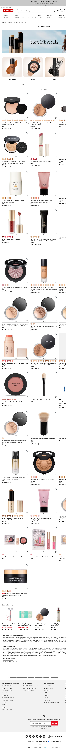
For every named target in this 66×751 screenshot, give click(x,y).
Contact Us (5, 693)
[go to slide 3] (43, 5)
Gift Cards (4, 705)
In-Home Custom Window (51, 702)
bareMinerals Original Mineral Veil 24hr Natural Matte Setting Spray (13, 478)
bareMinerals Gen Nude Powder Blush (13, 402)
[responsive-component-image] (12, 67)
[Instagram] (30, 736)
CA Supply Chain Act (56, 741)
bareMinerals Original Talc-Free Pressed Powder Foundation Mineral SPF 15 (13, 162)
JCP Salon (46, 693)
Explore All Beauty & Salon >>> (10, 661)
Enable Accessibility (5, 7)
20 (55, 285)
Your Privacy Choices (41, 741)
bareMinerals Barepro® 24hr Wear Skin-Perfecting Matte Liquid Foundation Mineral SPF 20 (43, 288)
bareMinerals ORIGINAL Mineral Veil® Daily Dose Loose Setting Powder (14, 594)
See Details (44, 728)
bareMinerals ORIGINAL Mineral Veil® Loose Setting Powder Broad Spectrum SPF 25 (15, 325)
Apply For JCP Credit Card (30, 688)
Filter (22, 85)
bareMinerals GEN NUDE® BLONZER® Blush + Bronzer (44, 480)
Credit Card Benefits (28, 690)
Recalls (4, 702)
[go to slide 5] (46, 5)
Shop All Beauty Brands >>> (9, 658)
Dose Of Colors (54, 677)
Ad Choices (42, 747)
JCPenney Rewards (7, 690)
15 (56, 120)
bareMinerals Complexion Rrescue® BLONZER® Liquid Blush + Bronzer (41, 201)
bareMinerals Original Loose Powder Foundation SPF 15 (41, 123)
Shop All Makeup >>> (8, 660)
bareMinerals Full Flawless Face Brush (42, 400)
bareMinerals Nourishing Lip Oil (11, 239)
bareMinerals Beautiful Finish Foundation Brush (43, 439)
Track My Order (6, 686)
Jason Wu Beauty (39, 677)
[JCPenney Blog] (44, 736)
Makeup (25, 677)
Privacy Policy (30, 741)
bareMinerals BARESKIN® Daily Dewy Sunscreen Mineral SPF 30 (13, 201)
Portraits (46, 695)
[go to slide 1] (40, 5)
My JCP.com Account (7, 688)
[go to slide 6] (48, 5)
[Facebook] (34, 736)
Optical (46, 697)
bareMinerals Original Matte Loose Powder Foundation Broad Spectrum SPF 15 (43, 364)
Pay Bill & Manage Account (30, 686)
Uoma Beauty (46, 677)
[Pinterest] (37, 736)
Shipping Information (8, 697)
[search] (54, 11)
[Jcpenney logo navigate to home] (8, 10)
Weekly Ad (47, 690)
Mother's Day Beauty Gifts (16, 677)
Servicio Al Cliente (7, 709)
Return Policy (5, 695)
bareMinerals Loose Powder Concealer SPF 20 (44, 326)
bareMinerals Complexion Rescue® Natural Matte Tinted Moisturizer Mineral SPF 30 (43, 240)
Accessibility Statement (44, 744)
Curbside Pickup (48, 688)
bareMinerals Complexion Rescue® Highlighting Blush (41, 519)
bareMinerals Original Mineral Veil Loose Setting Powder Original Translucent (14, 441)
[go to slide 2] (16, 156)
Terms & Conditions (33, 747)
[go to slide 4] (45, 5)
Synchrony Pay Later (7, 700)
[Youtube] (40, 736)
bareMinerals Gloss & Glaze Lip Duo (43, 557)
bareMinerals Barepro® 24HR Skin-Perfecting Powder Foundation (15, 123)
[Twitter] (27, 736)
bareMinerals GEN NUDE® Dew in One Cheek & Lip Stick (15, 364)
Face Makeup (31, 677)
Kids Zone (47, 700)
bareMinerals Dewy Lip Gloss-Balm (41, 161)
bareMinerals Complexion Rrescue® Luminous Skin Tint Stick (12, 519)
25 (27, 120)
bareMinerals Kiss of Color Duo (13, 557)
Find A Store (47, 686)
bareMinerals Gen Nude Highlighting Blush (14, 287)
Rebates (4, 707)
